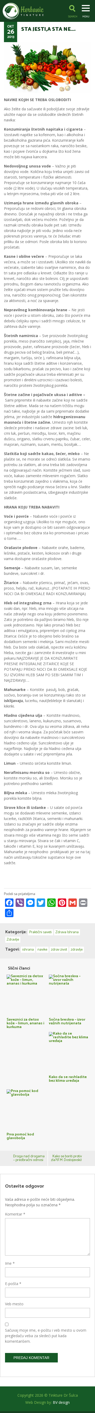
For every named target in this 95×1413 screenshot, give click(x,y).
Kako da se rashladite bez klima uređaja (68, 1078)
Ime (10, 1263)
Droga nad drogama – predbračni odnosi (29, 1158)
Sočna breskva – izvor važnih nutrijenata (67, 1021)
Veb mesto (14, 1303)
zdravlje (77, 950)
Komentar (15, 1214)
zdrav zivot (59, 950)
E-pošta (13, 1283)
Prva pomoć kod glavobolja (20, 1136)
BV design (61, 1402)
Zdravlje (13, 940)
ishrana (28, 950)
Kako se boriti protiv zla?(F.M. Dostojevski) (66, 1158)
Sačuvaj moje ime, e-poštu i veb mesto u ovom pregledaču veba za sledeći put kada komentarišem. (45, 1336)
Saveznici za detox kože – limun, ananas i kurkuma (25, 1023)
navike (42, 950)
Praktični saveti (40, 932)
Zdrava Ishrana (67, 932)
